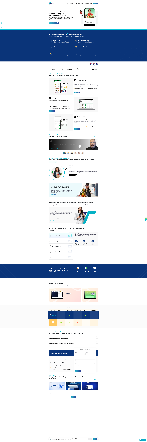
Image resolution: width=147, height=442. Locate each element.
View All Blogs (73, 396)
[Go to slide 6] (82, 153)
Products (67, 3)
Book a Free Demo (72, 175)
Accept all (95, 439)
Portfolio (87, 3)
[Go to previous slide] (95, 137)
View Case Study (68, 291)
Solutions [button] (79, 3)
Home (51, 11)
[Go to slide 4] (75, 153)
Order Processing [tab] (67, 162)
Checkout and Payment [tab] (60, 162)
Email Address (77, 355)
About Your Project (77, 365)
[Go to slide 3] (71, 153)
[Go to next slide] (97, 137)
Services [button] (76, 3)
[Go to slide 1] (64, 153)
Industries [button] (71, 3)
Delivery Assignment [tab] (74, 162)
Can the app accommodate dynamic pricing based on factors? (58, 338)
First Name (76, 352)
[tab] (61, 235)
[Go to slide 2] (68, 153)
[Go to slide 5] (79, 153)
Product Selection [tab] (51, 162)
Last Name (86, 352)
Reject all (90, 439)
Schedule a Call (77, 92)
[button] (75, 360)
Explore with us (52, 220)
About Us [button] (83, 3)
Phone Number (77, 358)
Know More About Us (52, 273)
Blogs (91, 3)
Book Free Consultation (52, 22)
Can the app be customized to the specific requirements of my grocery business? (61, 343)
